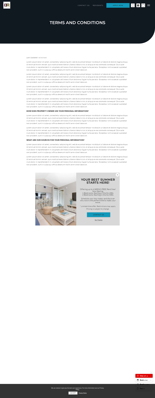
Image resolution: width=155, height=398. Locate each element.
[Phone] (133, 5)
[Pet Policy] (138, 5)
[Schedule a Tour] (143, 5)
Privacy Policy (83, 393)
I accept (73, 393)
